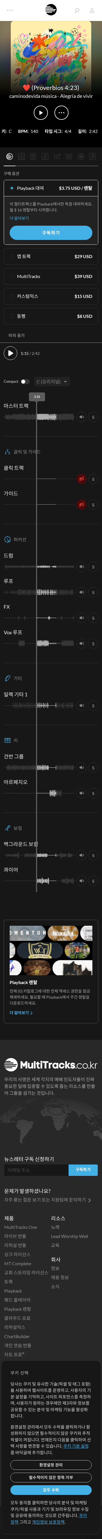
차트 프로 (14, 1354)
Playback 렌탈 (17, 1309)
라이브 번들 (15, 1236)
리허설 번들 (15, 1245)
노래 (55, 1227)
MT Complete (17, 1263)
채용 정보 (60, 1277)
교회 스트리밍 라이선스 (26, 1272)
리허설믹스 (15, 1327)
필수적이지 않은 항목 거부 (51, 1477)
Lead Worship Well (69, 1236)
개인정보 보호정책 (48, 1521)
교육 (55, 1245)
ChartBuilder (17, 1336)
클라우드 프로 (17, 1318)
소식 (55, 1286)
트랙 (8, 1281)
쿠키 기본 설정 (76, 1446)
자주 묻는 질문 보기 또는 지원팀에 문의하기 (45, 1199)
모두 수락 (51, 1489)
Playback (13, 1290)
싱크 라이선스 (17, 1254)
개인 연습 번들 (17, 1345)
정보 (55, 1268)
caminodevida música (33, 96)
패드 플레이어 (17, 1300)
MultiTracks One (20, 1227)
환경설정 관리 (51, 1464)
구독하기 (51, 232)
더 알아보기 (19, 218)
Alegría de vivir (76, 96)
